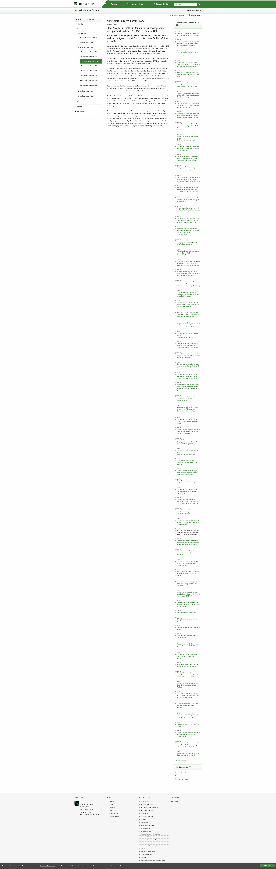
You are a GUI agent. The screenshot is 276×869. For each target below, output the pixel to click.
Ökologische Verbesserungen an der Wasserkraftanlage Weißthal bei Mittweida (188, 583)
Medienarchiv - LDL (86, 96)
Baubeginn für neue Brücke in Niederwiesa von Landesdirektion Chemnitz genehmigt (188, 604)
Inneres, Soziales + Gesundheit (150, 834)
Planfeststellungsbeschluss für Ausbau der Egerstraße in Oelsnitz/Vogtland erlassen (188, 253)
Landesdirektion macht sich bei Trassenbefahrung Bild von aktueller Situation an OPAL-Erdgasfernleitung (188, 284)
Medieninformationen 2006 (89, 80)
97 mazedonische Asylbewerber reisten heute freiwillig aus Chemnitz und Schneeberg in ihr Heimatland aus (188, 210)
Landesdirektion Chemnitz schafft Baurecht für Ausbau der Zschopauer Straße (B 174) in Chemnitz (188, 745)
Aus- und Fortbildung (147, 804)
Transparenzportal (146, 855)
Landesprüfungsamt (147, 843)
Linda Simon (182, 776)
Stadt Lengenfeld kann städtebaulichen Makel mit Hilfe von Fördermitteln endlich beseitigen (188, 105)
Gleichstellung (145, 828)
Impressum (112, 807)
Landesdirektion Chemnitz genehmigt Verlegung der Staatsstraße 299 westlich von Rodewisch (188, 243)
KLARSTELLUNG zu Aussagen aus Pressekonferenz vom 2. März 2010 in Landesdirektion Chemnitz (188, 675)
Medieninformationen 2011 (89, 56)
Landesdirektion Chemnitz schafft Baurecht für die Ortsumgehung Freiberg (187, 685)
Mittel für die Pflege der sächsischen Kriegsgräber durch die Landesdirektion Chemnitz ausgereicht (188, 442)
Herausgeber (79, 797)
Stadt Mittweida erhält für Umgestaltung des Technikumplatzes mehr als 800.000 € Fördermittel (188, 356)
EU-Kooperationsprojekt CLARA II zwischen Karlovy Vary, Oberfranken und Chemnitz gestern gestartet (188, 64)
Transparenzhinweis (115, 816)
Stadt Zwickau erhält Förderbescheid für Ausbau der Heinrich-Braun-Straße (188, 573)
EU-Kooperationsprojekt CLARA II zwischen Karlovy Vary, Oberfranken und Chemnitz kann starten (188, 273)
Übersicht (111, 801)
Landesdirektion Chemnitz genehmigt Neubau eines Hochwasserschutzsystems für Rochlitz (188, 431)
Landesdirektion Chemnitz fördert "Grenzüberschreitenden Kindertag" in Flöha (188, 421)
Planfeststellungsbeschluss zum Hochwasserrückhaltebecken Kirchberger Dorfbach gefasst (188, 294)
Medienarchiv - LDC (86, 47)
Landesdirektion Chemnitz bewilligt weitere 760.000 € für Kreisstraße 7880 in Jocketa (187, 563)
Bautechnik (144, 813)
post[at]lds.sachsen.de (92, 814)
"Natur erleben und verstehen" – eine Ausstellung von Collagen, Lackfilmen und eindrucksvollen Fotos (188, 220)
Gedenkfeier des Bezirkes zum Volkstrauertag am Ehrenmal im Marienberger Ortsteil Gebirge (187, 169)
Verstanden (267, 865)
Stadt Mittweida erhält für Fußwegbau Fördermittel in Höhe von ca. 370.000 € (187, 553)
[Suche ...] (199, 4)
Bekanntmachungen (147, 816)
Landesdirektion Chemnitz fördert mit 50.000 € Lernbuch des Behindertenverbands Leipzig (188, 522)
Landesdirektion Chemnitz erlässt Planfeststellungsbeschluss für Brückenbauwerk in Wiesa (188, 304)
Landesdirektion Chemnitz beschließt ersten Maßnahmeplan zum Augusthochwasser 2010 (188, 200)
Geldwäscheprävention (148, 825)
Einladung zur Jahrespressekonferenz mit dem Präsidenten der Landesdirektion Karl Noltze (187, 695)
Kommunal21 (145, 837)
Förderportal (144, 822)
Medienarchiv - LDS (86, 43)
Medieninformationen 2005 (89, 85)
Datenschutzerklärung (47, 866)
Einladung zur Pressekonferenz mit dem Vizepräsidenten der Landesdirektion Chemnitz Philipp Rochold (188, 115)
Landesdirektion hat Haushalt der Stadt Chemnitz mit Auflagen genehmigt (187, 656)
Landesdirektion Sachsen (88, 10)
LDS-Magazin (145, 801)
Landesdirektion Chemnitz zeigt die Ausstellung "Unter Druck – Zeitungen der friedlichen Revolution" (188, 43)
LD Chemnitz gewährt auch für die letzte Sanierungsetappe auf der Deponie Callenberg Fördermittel (187, 158)
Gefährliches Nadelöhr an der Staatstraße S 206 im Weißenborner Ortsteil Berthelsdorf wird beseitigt (188, 501)
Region (79, 107)
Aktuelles (80, 24)
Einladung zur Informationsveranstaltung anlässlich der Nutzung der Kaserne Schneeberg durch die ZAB (188, 263)
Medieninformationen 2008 (89, 71)
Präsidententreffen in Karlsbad (186, 612)
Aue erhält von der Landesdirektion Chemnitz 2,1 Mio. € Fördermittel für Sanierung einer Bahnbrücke (188, 314)
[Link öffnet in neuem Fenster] (84, 5)
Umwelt (143, 857)
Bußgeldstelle (145, 819)
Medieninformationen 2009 (89, 66)
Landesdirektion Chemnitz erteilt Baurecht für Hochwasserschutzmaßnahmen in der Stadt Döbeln (187, 85)
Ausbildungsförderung (147, 810)
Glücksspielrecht (146, 831)
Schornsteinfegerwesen (148, 852)
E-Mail (176, 801)
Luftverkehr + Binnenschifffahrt (150, 846)
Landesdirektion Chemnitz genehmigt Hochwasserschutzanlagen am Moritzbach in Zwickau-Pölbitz (188, 325)
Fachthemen (81, 112)
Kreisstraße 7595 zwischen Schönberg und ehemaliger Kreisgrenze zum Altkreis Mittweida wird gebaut (188, 345)
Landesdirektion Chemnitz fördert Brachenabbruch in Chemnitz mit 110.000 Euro (187, 491)
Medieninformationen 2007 (89, 75)
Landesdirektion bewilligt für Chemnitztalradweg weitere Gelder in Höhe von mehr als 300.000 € (188, 594)
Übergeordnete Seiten (192, 10)
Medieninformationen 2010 (90, 61)
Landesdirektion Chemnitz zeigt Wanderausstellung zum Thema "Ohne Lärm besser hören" (187, 472)
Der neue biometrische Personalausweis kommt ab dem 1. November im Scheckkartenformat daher (188, 366)
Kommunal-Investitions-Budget (150, 840)
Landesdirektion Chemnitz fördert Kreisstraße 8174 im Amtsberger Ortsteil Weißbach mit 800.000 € (187, 376)
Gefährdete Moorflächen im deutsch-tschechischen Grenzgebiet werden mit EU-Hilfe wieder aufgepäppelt (188, 542)
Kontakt (111, 804)
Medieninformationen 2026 (88, 38)
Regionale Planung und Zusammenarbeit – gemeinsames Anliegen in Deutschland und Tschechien (188, 716)
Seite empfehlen (177, 797)
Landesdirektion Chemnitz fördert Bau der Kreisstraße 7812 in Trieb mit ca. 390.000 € (187, 399)
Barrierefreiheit (113, 813)
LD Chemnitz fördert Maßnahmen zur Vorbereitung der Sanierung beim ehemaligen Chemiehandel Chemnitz (188, 179)
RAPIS (143, 849)
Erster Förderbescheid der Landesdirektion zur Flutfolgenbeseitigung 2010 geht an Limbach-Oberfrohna (188, 189)
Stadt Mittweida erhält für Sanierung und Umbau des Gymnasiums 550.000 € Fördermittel (188, 512)
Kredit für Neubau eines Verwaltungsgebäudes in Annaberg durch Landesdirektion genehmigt (188, 95)
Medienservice (82, 33)
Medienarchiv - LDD (86, 91)
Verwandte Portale (145, 797)
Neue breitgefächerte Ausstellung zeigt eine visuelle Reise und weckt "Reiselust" (188, 54)
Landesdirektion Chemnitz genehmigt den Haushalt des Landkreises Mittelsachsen (188, 734)
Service (109, 797)
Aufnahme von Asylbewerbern (150, 807)
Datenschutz (112, 810)
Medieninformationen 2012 (89, 52)
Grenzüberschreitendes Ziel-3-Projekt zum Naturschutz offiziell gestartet (187, 705)
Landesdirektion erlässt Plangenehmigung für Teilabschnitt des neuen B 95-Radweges (188, 148)
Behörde (80, 102)
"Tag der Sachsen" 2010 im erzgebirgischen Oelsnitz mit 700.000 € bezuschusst (188, 646)
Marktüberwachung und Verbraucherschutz (153, 860)
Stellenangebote (82, 29)
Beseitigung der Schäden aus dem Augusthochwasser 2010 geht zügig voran (188, 74)
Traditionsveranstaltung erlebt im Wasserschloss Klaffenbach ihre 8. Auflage (188, 462)
